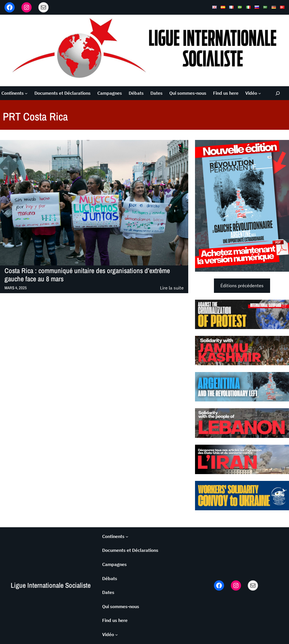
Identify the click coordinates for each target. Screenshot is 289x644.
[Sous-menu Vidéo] (259, 93)
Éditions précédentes (242, 285)
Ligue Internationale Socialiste (51, 585)
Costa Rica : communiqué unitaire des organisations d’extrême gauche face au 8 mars (87, 275)
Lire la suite (172, 288)
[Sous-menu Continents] (26, 93)
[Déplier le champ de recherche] (278, 93)
